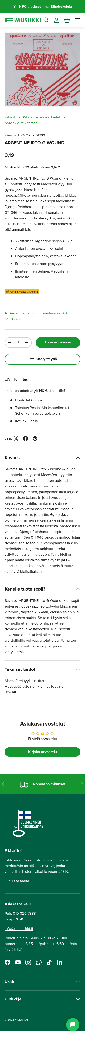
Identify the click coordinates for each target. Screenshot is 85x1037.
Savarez (10, 135)
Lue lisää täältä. (17, 881)
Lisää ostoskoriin (58, 342)
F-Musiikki (21, 1020)
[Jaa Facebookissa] (25, 438)
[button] (67, 20)
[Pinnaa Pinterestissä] (35, 438)
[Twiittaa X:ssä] (16, 438)
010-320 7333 (24, 913)
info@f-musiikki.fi (19, 928)
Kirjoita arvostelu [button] (42, 752)
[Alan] (72, 1024)
